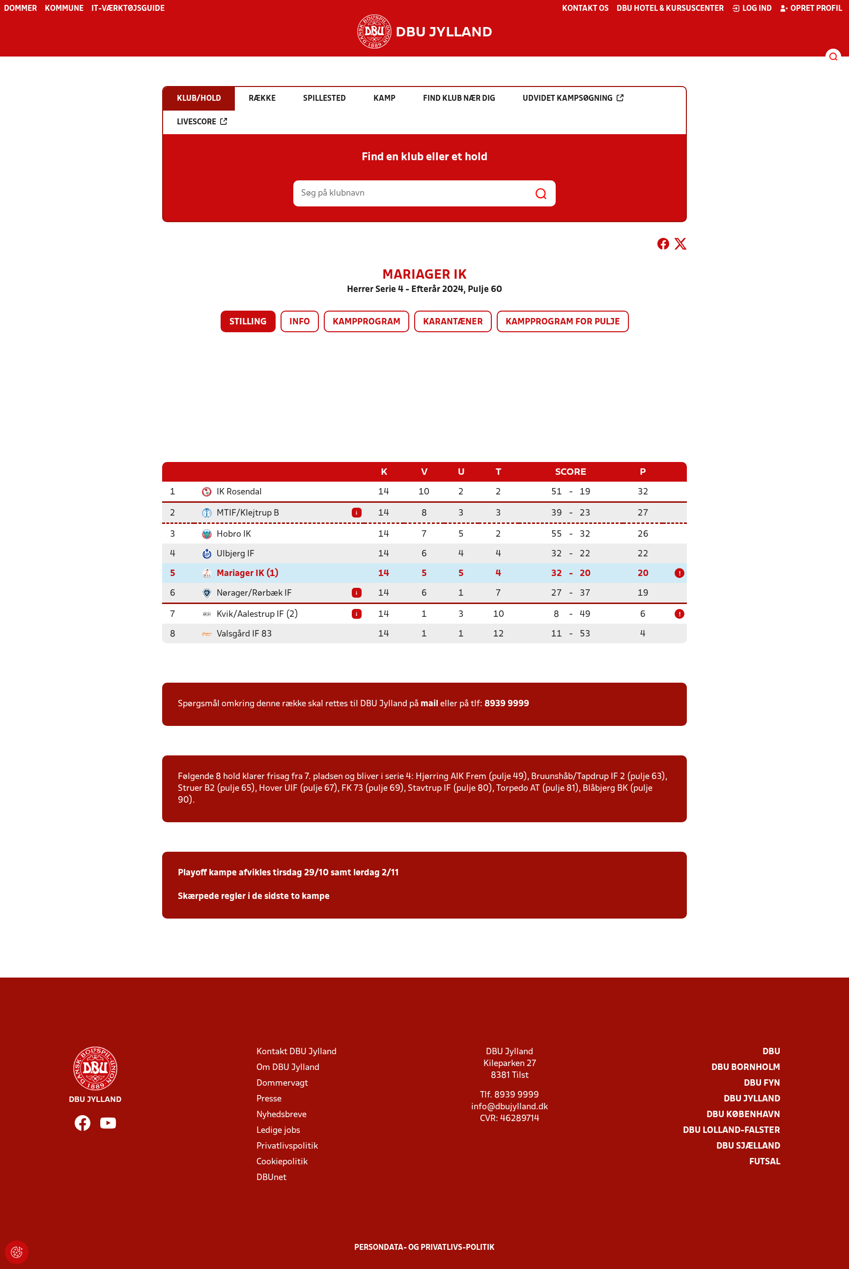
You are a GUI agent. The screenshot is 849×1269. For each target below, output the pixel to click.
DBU (771, 1052)
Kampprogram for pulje (563, 322)
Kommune (64, 8)
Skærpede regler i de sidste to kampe (254, 897)
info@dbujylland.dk (509, 1107)
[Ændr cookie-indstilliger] (16, 1252)
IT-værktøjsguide (128, 8)
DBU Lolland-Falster (731, 1130)
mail (429, 704)
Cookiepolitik (282, 1162)
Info (299, 322)
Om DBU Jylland (287, 1068)
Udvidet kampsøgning (568, 98)
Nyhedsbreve (281, 1115)
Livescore (196, 122)
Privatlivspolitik (287, 1146)
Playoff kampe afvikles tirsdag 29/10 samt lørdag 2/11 (288, 873)
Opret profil (816, 8)
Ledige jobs (278, 1130)
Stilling (248, 322)
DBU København (743, 1115)
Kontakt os (585, 8)
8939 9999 (506, 704)
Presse (269, 1099)
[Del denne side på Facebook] (663, 246)
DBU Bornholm (745, 1068)
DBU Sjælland (748, 1146)
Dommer (20, 8)
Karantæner (453, 322)
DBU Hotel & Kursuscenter (670, 8)
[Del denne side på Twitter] (680, 246)
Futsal (764, 1162)
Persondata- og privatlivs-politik (424, 1247)
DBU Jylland (752, 1099)
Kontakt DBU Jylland (296, 1052)
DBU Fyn (762, 1083)
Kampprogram (366, 322)
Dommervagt (282, 1083)
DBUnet (271, 1178)
